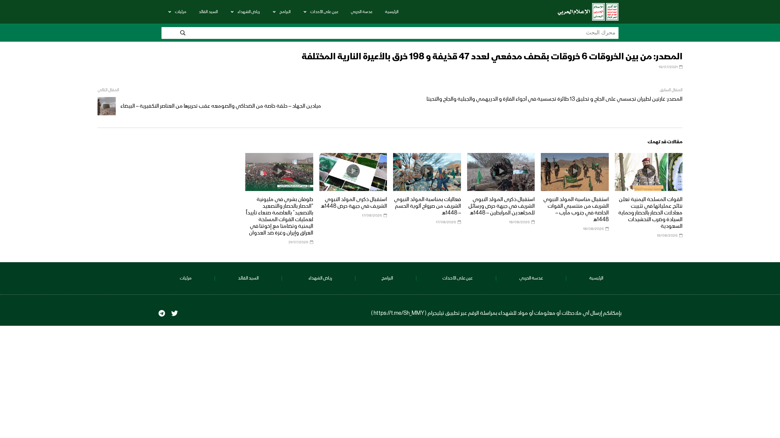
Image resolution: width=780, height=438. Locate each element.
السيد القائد (208, 12)
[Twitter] (174, 313)
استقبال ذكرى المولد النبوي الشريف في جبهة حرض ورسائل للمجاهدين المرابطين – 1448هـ (501, 206)
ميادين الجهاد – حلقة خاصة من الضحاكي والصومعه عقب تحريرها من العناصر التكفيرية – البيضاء (220, 106)
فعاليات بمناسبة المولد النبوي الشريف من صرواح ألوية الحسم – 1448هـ (427, 206)
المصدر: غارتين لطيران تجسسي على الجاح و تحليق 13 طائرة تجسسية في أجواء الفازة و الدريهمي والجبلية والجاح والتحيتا (554, 99)
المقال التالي (108, 90)
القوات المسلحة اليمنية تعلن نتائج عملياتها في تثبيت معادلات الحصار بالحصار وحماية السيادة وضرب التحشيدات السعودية (650, 213)
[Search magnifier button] (183, 33)
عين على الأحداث (324, 12)
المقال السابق (671, 90)
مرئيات (180, 12)
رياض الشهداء (248, 12)
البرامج (285, 12)
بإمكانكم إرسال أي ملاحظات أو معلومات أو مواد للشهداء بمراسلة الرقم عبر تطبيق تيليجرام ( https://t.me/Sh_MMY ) (496, 313)
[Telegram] (161, 313)
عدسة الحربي (362, 12)
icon (648, 171)
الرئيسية (392, 12)
